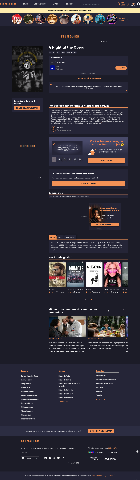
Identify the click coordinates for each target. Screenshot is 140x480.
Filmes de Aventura (66, 398)
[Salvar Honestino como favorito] (64, 262)
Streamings (100, 371)
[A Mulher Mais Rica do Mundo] (52, 19)
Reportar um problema (68, 448)
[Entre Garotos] (100, 19)
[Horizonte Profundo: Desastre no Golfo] (40, 19)
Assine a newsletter (29, 108)
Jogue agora (106, 160)
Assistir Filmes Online (29, 395)
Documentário (71, 52)
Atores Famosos (27, 411)
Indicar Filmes (26, 380)
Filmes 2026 (25, 388)
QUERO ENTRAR (90, 183)
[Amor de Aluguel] (17, 19)
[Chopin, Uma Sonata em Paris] (88, 19)
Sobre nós (24, 448)
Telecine (99, 391)
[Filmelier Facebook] (50, 458)
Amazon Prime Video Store (106, 380)
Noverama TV (101, 376)
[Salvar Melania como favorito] (101, 262)
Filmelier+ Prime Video (104, 384)
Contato (24, 452)
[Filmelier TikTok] (63, 458)
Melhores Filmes (27, 392)
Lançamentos (26, 384)
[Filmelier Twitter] (54, 458)
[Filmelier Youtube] (58, 458)
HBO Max (99, 387)
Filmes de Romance (66, 394)
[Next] (91, 300)
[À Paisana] (64, 19)
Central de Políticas (97, 475)
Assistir (122, 68)
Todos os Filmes (27, 403)
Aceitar (110, 476)
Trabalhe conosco (36, 448)
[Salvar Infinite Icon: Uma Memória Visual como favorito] (119, 262)
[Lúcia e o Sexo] (76, 19)
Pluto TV (99, 395)
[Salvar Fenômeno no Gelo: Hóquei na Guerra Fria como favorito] (82, 262)
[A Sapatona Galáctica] (112, 19)
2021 (63, 52)
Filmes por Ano (26, 415)
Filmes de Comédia (66, 390)
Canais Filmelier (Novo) (30, 376)
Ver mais (62, 402)
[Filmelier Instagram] (45, 458)
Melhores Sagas (27, 407)
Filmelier (60, 127)
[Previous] (85, 300)
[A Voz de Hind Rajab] (28, 19)
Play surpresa (107, 224)
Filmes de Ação (64, 376)
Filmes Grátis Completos (30, 399)
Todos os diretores (28, 419)
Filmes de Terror (65, 380)
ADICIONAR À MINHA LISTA (89, 78)
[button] (36, 458)
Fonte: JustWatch (89, 73)
